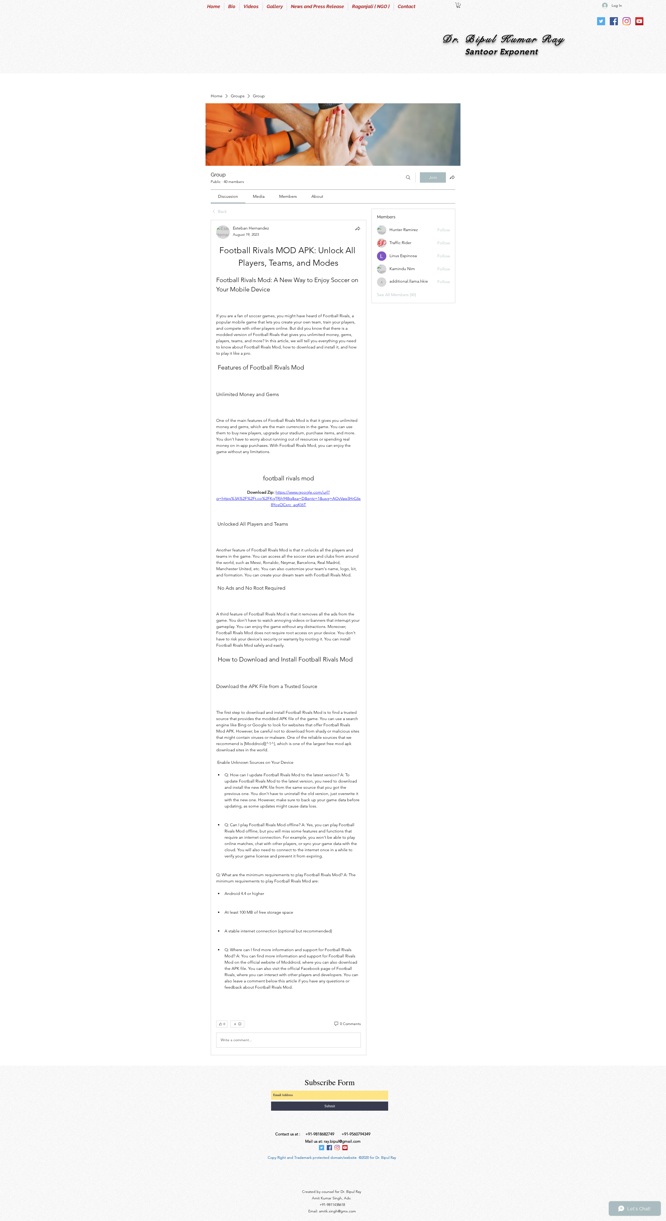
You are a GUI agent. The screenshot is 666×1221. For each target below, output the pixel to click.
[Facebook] (614, 21)
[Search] (408, 177)
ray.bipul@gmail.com (342, 1141)
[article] (288, 637)
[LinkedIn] (639, 21)
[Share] (358, 228)
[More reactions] (237, 1024)
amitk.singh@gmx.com (337, 1211)
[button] (458, 5)
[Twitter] (601, 21)
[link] (228, 196)
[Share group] (452, 177)
